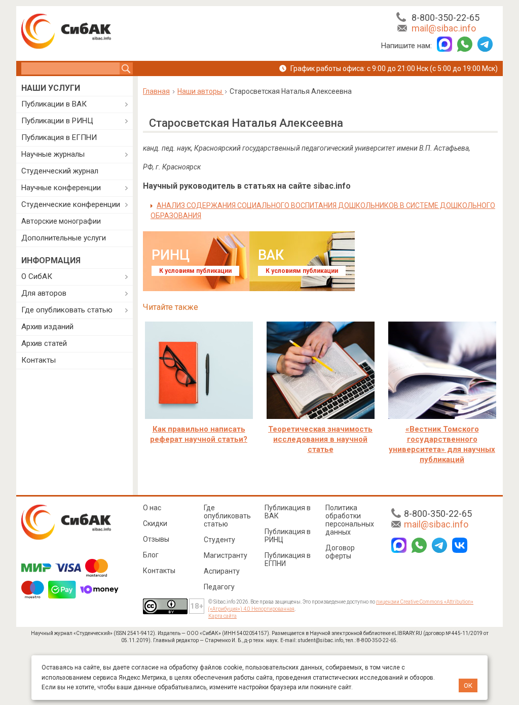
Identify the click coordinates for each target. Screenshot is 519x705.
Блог (151, 555)
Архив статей (44, 343)
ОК (468, 685)
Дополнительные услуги (63, 237)
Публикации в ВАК (54, 104)
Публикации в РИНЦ (57, 120)
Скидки (155, 523)
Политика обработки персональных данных (349, 520)
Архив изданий (47, 326)
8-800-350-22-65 (445, 17)
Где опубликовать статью (67, 309)
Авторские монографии (61, 221)
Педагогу (219, 587)
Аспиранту (222, 571)
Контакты (38, 360)
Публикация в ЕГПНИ (59, 137)
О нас (152, 508)
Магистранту (225, 555)
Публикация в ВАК (288, 512)
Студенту (219, 540)
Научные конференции (61, 187)
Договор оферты (340, 552)
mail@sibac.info (444, 28)
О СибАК (36, 276)
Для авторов (43, 293)
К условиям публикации (195, 270)
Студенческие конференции (70, 204)
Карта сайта (222, 616)
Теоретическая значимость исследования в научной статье (320, 439)
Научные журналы (53, 154)
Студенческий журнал (59, 170)
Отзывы (156, 539)
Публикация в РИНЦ (288, 535)
